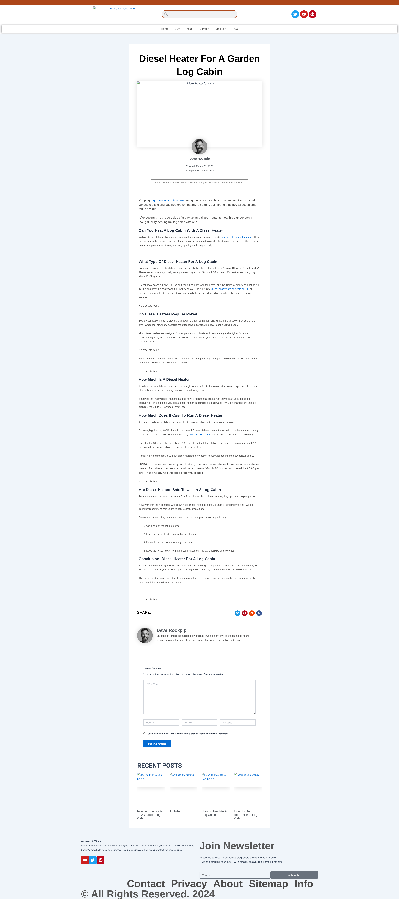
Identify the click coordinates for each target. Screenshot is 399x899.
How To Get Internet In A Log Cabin (245, 814)
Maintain (221, 28)
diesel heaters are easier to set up (230, 289)
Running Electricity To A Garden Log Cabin (150, 814)
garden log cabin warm (168, 200)
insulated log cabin (199, 434)
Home (164, 28)
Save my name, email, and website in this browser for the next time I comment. (188, 733)
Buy (177, 28)
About (228, 883)
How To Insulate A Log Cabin (214, 813)
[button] (237, 613)
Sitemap (268, 883)
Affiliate (175, 811)
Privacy (189, 883)
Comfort (204, 28)
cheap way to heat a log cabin (235, 237)
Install (189, 28)
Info (304, 883)
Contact (146, 883)
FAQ (235, 28)
